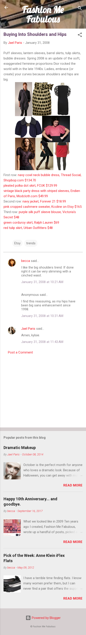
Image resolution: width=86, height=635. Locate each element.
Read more (72, 485)
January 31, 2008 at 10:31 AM (42, 316)
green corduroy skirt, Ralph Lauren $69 (31, 223)
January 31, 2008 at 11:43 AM (42, 342)
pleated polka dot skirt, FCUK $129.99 (30, 186)
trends (31, 243)
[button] (79, 35)
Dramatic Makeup (20, 447)
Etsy (17, 243)
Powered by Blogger (46, 618)
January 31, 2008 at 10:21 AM (42, 282)
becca (25, 261)
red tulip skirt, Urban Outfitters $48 (28, 228)
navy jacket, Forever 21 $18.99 (44, 201)
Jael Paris (28, 329)
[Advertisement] (43, 389)
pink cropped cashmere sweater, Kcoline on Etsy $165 (43, 207)
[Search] (79, 9)
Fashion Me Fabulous (43, 14)
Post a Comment (20, 352)
